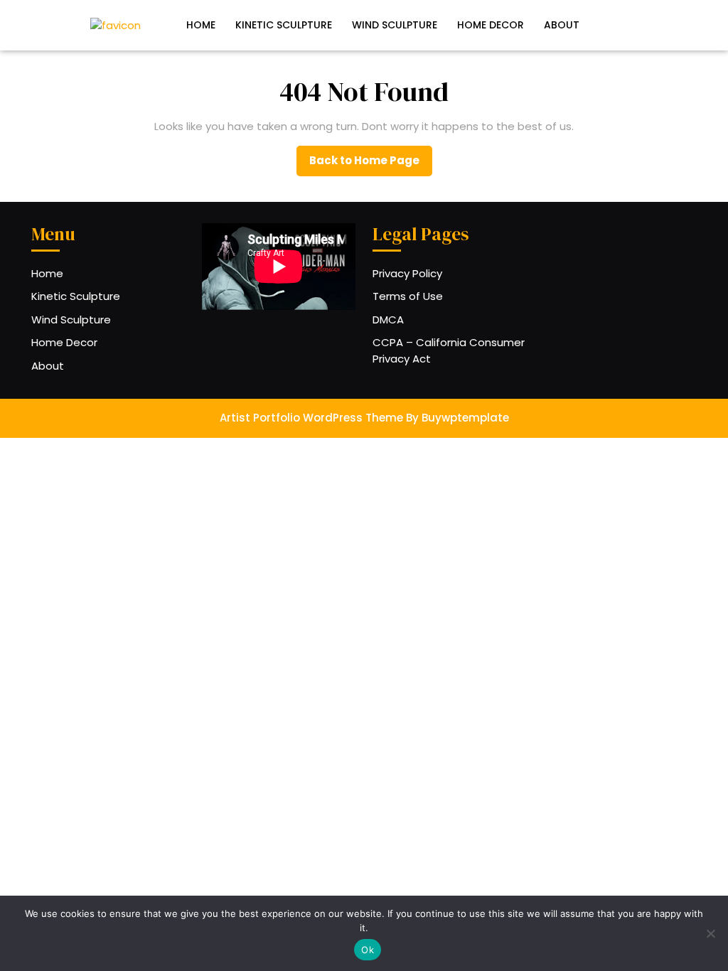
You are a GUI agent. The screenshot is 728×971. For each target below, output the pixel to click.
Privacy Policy (407, 273)
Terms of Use (408, 296)
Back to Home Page (370, 164)
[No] (710, 933)
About (561, 25)
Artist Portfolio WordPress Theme (311, 417)
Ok (367, 949)
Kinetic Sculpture (283, 25)
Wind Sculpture (394, 25)
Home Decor (490, 25)
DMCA (388, 319)
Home (200, 25)
